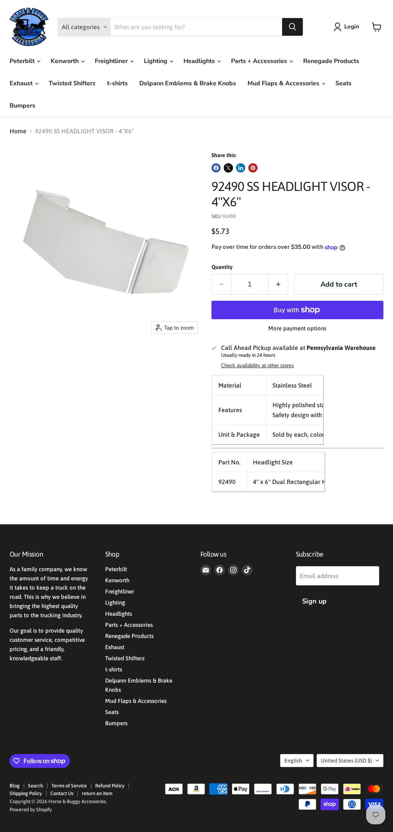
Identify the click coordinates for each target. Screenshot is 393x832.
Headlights (199, 61)
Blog (15, 786)
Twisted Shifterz (72, 83)
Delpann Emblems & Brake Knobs (187, 83)
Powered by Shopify (31, 809)
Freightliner (112, 61)
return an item (97, 793)
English (293, 760)
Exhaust (22, 83)
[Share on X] (228, 167)
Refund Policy (109, 786)
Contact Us (61, 793)
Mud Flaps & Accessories (284, 83)
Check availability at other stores (257, 365)
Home (18, 131)
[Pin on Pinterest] (253, 167)
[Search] (292, 27)
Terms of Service (69, 786)
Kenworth (65, 61)
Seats (343, 83)
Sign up (314, 601)
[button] (348, 26)
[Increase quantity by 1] (278, 284)
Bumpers (22, 105)
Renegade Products (331, 61)
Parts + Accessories (260, 61)
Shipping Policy (26, 793)
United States (346, 760)
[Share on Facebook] (216, 167)
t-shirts (117, 83)
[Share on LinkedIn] (240, 167)
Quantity (222, 267)
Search (35, 786)
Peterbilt (23, 61)
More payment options (297, 328)
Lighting (156, 61)
